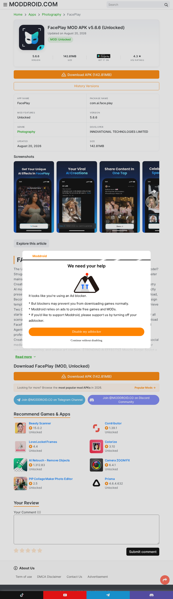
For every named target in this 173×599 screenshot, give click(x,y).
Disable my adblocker (86, 331)
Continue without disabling (86, 340)
